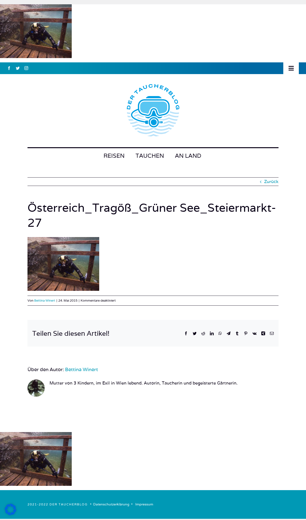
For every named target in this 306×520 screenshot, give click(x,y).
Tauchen (150, 155)
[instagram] (26, 68)
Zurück (271, 181)
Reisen (114, 155)
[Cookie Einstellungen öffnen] (10, 513)
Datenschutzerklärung (111, 504)
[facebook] (9, 68)
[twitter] (18, 68)
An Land (188, 155)
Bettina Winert (44, 300)
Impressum (144, 504)
